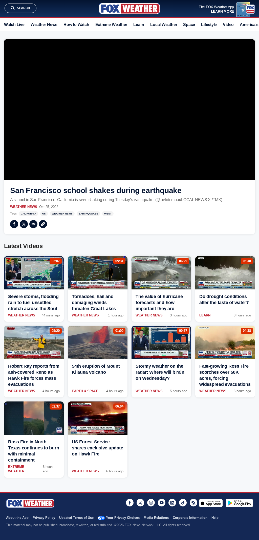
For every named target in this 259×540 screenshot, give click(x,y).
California (28, 213)
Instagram (151, 502)
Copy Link (43, 224)
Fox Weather (129, 8)
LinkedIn (172, 502)
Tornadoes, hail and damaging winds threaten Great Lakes (94, 302)
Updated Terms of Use (76, 518)
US (44, 213)
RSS (193, 502)
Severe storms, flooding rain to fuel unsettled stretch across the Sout (33, 302)
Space (189, 24)
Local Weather (163, 24)
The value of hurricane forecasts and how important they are (159, 302)
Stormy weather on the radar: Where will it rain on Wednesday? (160, 372)
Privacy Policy (44, 518)
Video (228, 24)
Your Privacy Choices (123, 518)
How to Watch (76, 24)
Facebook (14, 224)
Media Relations (156, 518)
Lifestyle (209, 24)
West (108, 213)
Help (215, 518)
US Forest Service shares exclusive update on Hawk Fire (97, 447)
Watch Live (14, 24)
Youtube (161, 502)
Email (33, 224)
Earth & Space (85, 391)
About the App (17, 518)
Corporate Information (190, 518)
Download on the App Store (211, 503)
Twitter (24, 224)
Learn (138, 24)
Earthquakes (88, 213)
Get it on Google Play (239, 503)
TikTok (183, 502)
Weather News (44, 24)
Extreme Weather (111, 24)
